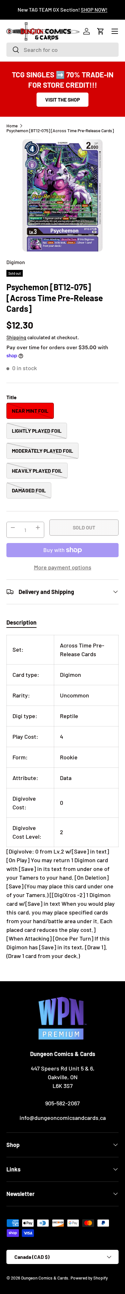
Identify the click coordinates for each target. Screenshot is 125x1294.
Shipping (16, 337)
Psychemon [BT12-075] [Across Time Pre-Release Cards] (60, 130)
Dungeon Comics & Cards (44, 1277)
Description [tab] (21, 622)
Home (12, 125)
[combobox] (62, 50)
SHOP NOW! (94, 9)
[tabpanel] (62, 797)
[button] (101, 31)
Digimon (15, 262)
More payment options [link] (62, 567)
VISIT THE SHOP (62, 99)
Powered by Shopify (89, 1277)
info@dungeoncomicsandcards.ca (63, 1117)
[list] (62, 195)
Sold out (84, 527)
